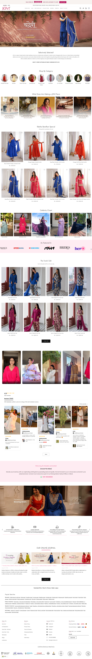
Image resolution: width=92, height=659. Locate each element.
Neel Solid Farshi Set (12, 297)
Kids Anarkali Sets (50, 610)
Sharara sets (55, 597)
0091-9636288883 (48, 477)
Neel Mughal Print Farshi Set (57, 297)
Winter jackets (39, 599)
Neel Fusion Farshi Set (79, 297)
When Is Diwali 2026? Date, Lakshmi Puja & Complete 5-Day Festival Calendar (75, 565)
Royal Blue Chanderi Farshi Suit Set (57, 199)
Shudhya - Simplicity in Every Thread (60, 606)
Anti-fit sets (75, 597)
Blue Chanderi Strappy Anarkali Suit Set (12, 163)
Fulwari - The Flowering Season (37, 603)
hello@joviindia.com (53, 640)
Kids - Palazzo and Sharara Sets (67, 610)
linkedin (50, 634)
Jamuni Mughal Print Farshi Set (57, 333)
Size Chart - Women (6, 629)
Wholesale (4, 634)
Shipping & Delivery (28, 632)
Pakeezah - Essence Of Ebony (18, 603)
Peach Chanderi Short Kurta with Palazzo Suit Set (80, 199)
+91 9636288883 (52, 637)
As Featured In (5, 626)
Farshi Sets (80, 597)
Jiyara (28, 610)
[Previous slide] (3, 29)
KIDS (9, 5)
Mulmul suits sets (13, 599)
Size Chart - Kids (5, 632)
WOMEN (5, 5)
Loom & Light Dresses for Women (22, 606)
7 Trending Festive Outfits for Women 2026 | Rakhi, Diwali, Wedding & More (15, 565)
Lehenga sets (61, 597)
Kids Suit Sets (57, 610)
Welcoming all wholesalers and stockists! (46, 466)
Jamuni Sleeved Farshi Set (35, 333)
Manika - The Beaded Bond (50, 603)
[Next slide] (89, 29)
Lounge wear (36, 597)
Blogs (3, 637)
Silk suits (34, 599)
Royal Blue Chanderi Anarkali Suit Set (12, 199)
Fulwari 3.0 (27, 603)
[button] (46, 8)
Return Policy (27, 624)
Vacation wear (29, 597)
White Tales (84, 603)
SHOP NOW (62, 2)
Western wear (51, 599)
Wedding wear (42, 597)
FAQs (25, 634)
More (46, 454)
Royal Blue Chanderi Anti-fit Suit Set (57, 162)
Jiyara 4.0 (13, 610)
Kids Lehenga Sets (79, 610)
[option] (46, 5)
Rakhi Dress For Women (15, 597)
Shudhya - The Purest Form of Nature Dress (42, 606)
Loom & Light (52, 601)
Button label (46, 29)
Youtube (50, 632)
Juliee (31, 606)
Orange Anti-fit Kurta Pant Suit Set (79, 162)
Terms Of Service (27, 629)
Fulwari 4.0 (47, 601)
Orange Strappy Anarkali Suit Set (34, 162)
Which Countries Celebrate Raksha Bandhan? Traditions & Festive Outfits (45, 565)
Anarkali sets (49, 597)
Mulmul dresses (20, 599)
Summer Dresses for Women (75, 606)
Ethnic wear (45, 599)
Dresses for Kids (33, 610)
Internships (26, 637)
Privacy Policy (27, 626)
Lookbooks (4, 640)
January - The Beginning (19, 607)
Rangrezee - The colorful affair (37, 601)
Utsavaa (74, 601)
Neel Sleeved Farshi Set (35, 297)
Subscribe (72, 637)
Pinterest (50, 629)
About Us (4, 624)
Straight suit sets (68, 597)
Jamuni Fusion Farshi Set (80, 333)
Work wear (23, 597)
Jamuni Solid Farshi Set (12, 333)
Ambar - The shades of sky (63, 603)
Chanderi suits (28, 599)
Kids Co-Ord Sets (41, 610)
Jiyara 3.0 (17, 610)
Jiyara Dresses (23, 610)
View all (46, 341)
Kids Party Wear (15, 612)
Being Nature (27, 607)
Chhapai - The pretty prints (75, 603)
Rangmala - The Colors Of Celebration (22, 601)
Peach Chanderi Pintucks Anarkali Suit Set (34, 199)
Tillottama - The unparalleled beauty (64, 601)
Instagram (51, 626)
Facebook (51, 624)
